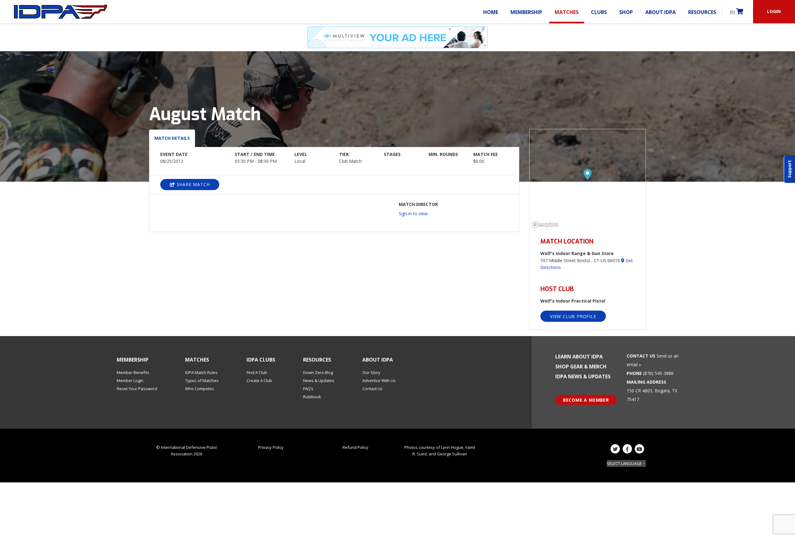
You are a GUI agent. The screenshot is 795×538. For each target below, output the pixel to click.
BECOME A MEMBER (586, 400)
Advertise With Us (379, 380)
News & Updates (318, 380)
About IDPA (660, 12)
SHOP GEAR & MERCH (580, 366)
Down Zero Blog (318, 372)
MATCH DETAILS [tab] (172, 138)
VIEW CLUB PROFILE (573, 316)
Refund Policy (355, 447)
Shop (626, 12)
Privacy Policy (271, 447)
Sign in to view (413, 214)
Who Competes (199, 388)
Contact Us (372, 388)
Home (490, 12)
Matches (567, 12)
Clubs (599, 12)
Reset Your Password (137, 388)
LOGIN (774, 11)
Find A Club (257, 372)
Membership (526, 12)
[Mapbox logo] (545, 224)
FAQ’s (308, 388)
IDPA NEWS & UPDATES (583, 376)
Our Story (371, 372)
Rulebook (312, 396)
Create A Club (259, 380)
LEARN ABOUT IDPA (579, 356)
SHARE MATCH (192, 184)
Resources (702, 12)
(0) (733, 12)
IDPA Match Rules (201, 372)
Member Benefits (133, 372)
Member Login (130, 380)
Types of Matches (202, 380)
